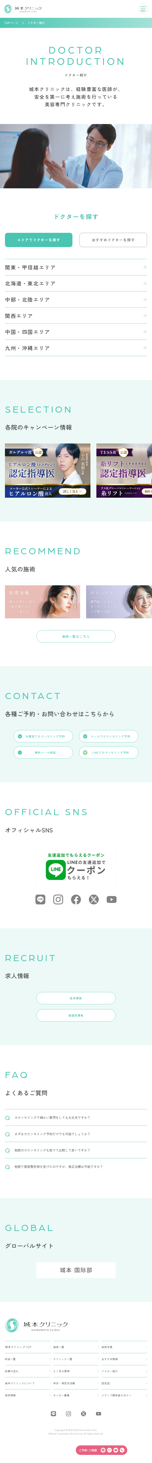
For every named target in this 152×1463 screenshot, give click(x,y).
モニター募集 (61, 1395)
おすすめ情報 (110, 1359)
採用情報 (10, 1395)
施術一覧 (58, 1347)
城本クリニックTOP (18, 1347)
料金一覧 (10, 1359)
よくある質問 (61, 1371)
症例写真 (107, 1347)
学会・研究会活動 (64, 1383)
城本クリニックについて (20, 1383)
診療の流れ (12, 1371)
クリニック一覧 (62, 1359)
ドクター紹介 (110, 1371)
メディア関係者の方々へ (117, 1395)
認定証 (106, 1383)
